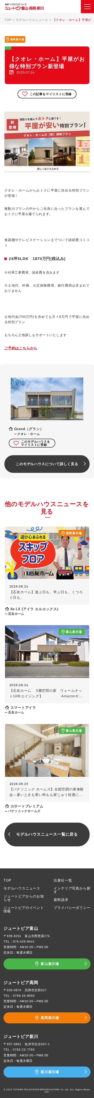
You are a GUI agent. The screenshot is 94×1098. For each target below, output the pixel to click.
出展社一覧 (63, 880)
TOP (7, 20)
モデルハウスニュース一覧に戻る (47, 834)
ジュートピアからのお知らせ (23, 898)
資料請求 (61, 900)
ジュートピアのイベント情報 (23, 909)
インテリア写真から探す (72, 890)
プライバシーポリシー (72, 908)
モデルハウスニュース (32, 20)
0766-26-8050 (24, 995)
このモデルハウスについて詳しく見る (47, 464)
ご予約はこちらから (20, 348)
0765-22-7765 (24, 1049)
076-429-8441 (24, 941)
